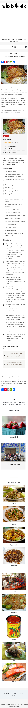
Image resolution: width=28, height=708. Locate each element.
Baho (14, 660)
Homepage (14, 591)
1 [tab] (11, 476)
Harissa (14, 639)
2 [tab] (12, 476)
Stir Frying (11, 404)
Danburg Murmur (16, 87)
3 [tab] (14, 476)
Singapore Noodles (14, 545)
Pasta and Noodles (7, 402)
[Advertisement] (14, 24)
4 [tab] (15, 476)
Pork (15, 402)
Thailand (18, 404)
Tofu (24, 404)
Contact (22, 693)
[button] (14, 47)
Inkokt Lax (14, 681)
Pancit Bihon (14, 612)
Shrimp (4, 404)
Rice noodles (22, 402)
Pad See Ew (14, 524)
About (15, 693)
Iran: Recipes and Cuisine (13, 464)
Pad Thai (14, 503)
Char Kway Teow (14, 565)
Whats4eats (7, 693)
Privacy (14, 695)
